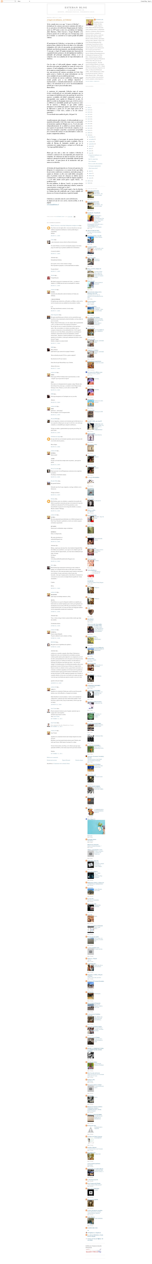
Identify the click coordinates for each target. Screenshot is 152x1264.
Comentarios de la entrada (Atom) (62, 763)
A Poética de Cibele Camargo (95, 1136)
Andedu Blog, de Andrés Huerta (95, 1169)
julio (90, 148)
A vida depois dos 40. (93, 1179)
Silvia (52, 565)
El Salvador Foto (92, 1125)
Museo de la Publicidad (93, 1188)
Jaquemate (90, 888)
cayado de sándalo (92, 247)
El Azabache (91, 488)
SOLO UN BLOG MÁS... (94, 230)
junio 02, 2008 (55, 626)
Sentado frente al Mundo (94, 1037)
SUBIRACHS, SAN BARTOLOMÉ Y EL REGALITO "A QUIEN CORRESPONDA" (99, 426)
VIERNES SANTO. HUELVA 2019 (98, 725)
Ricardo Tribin (54, 481)
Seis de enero (91, 399)
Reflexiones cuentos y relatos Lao (96, 882)
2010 (89, 130)
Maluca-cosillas (91, 510)
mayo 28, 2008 (55, 390)
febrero (91, 175)
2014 (89, 121)
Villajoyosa (96, 587)
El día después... (97, 993)
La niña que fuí (97, 500)
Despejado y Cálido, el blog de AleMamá (95, 975)
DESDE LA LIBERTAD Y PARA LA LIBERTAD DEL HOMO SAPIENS (96, 1049)
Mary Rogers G (91, 819)
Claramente (90, 1096)
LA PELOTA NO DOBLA (94, 745)
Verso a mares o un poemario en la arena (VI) (98, 939)
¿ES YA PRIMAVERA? (97, 638)
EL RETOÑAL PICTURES (94, 723)
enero (90, 178)
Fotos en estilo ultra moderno (95, 163)
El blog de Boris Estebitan (94, 764)
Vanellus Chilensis (92, 1147)
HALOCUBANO (92, 663)
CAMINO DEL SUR (92, 1228)
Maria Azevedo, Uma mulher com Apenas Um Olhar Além (95, 624)
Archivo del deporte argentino (95, 1210)
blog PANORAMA (92, 515)
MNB (52, 347)
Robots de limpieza (92, 1111)
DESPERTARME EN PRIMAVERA (99, 649)
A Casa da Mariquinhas (93, 477)
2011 (89, 128)
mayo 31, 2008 (55, 588)
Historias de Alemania (93, 844)
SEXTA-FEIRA (91, 433)
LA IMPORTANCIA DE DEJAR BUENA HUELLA (99, 811)
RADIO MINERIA (98, 1218)
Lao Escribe (91, 898)
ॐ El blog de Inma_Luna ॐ (94, 236)
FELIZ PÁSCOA (98, 435)
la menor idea (91, 410)
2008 (89, 135)
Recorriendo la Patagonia (94, 1003)
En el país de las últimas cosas (95, 372)
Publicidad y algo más (93, 860)
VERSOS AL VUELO (93, 350)
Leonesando (91, 377)
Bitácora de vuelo (92, 904)
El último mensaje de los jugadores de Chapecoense (98, 852)
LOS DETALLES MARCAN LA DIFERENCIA (98, 1117)
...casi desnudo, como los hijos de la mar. (98, 248)
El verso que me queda (93, 936)
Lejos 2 (89, 586)
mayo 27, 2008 (55, 235)
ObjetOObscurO (92, 775)
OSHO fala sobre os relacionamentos (98, 965)
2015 (89, 119)
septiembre (91, 144)
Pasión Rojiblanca (92, 570)
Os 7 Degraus (91, 674)
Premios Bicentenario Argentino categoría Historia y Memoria (94, 1212)
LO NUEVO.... (91, 620)
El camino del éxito (98, 949)
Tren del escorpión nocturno (95, 701)
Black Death (90, 1165)
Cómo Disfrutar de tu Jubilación (96, 647)
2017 (89, 114)
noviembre (91, 139)
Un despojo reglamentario (94, 166)
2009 (89, 132)
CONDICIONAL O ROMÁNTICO (95, 884)
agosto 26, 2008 (56, 683)
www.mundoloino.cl (53, 205)
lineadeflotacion (91, 1152)
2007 (89, 181)
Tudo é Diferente (97, 676)
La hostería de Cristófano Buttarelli (94, 1014)
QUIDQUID (90, 992)
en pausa (96, 1190)
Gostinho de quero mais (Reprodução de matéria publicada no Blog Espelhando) (98, 629)
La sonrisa (96, 560)
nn (88, 1230)
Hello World (90, 1081)
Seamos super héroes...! (97, 927)
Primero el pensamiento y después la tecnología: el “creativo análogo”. (99, 864)
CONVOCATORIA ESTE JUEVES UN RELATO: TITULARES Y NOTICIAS (98, 321)
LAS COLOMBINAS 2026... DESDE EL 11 (99, 331)
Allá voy (89, 960)
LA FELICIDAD (91, 687)
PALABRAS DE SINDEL (94, 317)
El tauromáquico (92, 301)
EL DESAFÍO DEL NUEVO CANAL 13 (98, 1170)
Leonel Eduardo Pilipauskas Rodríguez (99, 1064)
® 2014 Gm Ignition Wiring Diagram (95, 582)
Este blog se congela (92, 660)
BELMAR (53, 642)
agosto (90, 146)
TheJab (52, 275)
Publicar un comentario (52, 757)
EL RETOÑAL (91, 328)
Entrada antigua (79, 760)
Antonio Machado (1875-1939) (98, 889)
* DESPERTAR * (92, 964)
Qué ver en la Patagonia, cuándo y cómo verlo (98, 1006)
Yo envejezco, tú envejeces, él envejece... (97, 715)
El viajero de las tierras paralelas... (95, 232)
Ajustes (95, 1097)
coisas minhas (91, 537)
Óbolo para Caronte (98, 776)
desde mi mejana (92, 455)
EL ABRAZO (91, 511)
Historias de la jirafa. (93, 1199)
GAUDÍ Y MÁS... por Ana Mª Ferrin (95, 421)
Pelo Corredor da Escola (94, 1073)
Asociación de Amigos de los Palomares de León (95, 292)
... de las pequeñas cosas (93, 947)
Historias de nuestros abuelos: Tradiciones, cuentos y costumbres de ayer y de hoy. (95, 1108)
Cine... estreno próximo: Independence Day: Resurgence (98, 875)
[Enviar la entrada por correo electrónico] (74, 216)
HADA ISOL (91, 526)
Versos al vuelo (91, 339)
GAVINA (90, 808)
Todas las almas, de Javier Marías (98, 665)
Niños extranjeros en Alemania (95, 925)
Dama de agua (91, 281)
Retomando (90, 835)
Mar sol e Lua (91, 797)
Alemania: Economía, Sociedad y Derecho (96, 757)
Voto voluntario (92, 161)
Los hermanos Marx (98, 736)
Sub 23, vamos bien (93, 159)
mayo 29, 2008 (55, 432)
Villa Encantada (92, 559)
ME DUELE (90, 840)
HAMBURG (91, 581)
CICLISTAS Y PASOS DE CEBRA (98, 788)
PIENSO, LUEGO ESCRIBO (95, 1114)
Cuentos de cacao (92, 548)
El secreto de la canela (98, 362)
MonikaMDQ (54, 418)
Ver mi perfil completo (92, 81)
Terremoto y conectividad (96, 259)
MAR (89, 608)
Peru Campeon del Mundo (94, 1183)
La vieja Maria (91, 712)
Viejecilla (90, 915)
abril (90, 171)
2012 (89, 126)
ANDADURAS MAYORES (94, 685)
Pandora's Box (91, 1079)
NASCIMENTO (98, 1138)
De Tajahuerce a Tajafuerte (94, 1232)
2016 (89, 116)
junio (90, 150)
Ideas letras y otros (92, 444)
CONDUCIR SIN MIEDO (94, 786)
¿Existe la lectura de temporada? (98, 283)
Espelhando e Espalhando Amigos (94, 213)
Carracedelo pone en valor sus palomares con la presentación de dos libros (95, 296)
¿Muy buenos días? (93, 168)
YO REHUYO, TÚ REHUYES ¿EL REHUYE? (98, 693)
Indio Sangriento (55, 315)
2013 (89, 123)
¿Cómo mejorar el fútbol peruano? (95, 1184)
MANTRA (96, 378)
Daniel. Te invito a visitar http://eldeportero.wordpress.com (65, 225)
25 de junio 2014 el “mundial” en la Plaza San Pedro (98, 1029)
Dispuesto (96, 456)
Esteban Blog (76, 7)
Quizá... (96, 916)
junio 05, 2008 (55, 647)
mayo (90, 153)
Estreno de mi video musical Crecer (98, 766)
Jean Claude (54, 708)
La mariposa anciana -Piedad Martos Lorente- (99, 551)
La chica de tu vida (98, 703)
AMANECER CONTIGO (97, 905)
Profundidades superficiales (94, 361)
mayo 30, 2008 (55, 477)
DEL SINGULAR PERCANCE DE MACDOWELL (98, 1018)
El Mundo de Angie (55, 436)
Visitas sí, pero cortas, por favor (94, 977)
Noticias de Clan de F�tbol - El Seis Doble (95, 1239)
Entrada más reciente (52, 760)
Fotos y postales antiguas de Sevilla (94, 269)
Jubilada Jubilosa (92, 636)
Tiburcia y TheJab (92, 958)
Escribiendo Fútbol (92, 1062)
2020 (89, 107)
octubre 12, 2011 (57, 718)
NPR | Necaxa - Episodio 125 (97, 572)
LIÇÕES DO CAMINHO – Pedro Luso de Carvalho (98, 309)
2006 (89, 183)
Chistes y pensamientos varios (95, 849)
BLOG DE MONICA (93, 871)
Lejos (89, 734)
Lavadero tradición (98, 237)
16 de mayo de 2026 (98, 411)
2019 (89, 110)
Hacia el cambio (92, 257)
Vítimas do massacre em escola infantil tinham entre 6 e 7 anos (96, 1075)
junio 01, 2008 (55, 611)
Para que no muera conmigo (95, 1085)
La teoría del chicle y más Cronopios (95, 1149)
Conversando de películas (94, 1163)
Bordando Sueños (92, 839)
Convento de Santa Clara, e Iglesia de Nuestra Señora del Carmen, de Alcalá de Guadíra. (98, 274)
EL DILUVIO (97, 1154)
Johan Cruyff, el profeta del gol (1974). (99, 747)
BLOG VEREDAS (92, 306)
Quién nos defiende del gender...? (94, 846)
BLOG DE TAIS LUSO (93, 191)
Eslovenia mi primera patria (95, 1026)
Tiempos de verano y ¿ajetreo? (94, 373)
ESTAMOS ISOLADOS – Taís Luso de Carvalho (98, 194)
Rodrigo (53, 499)
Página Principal (66, 760)
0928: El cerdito (91, 302)
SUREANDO (91, 499)
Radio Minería (91, 1217)
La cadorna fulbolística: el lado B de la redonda (95, 1235)
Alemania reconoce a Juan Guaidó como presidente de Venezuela (95, 759)
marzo (90, 173)
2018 (89, 112)
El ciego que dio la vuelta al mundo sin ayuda (98, 1040)
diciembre (91, 137)
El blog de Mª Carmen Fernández (96, 981)
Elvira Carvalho (54, 468)
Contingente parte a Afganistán (98, 1127)
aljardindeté (91, 619)
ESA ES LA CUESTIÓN (93, 900)
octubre (91, 141)
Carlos (52, 239)
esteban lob (53, 289)
